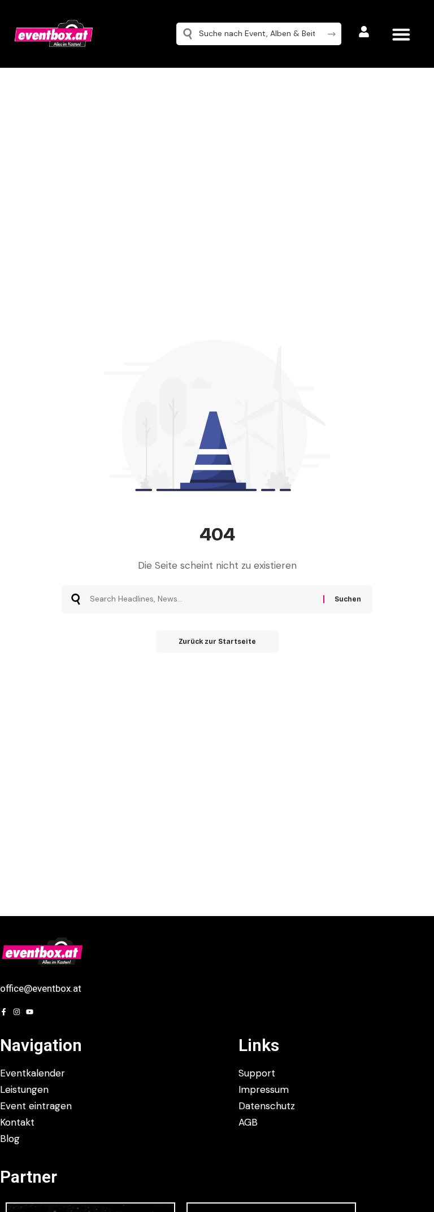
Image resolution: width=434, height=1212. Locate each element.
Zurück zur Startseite (217, 642)
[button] (401, 34)
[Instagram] (16, 1011)
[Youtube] (29, 1011)
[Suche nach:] (202, 599)
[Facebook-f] (3, 1011)
